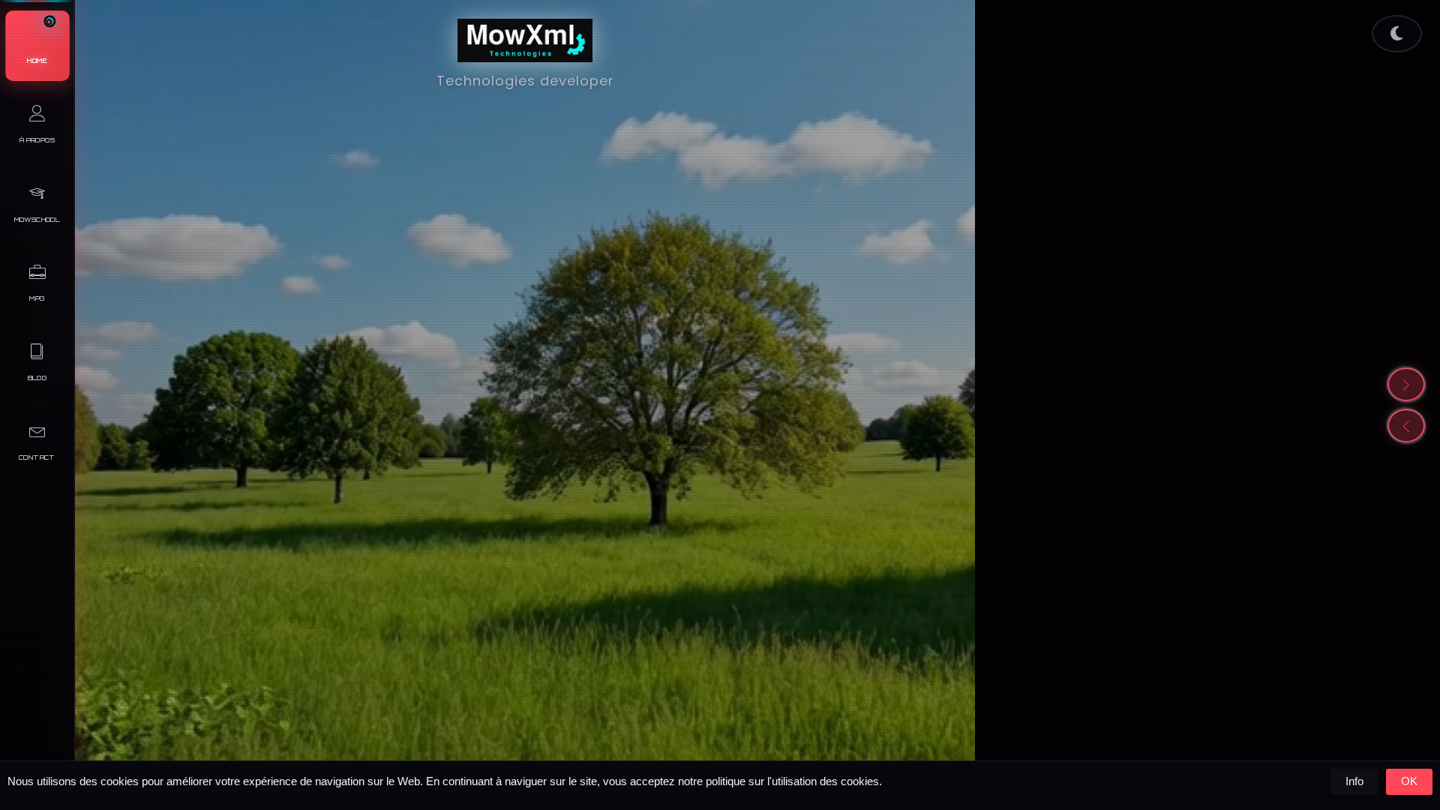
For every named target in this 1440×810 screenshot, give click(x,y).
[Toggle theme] (1397, 33)
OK (1409, 781)
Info (1355, 781)
